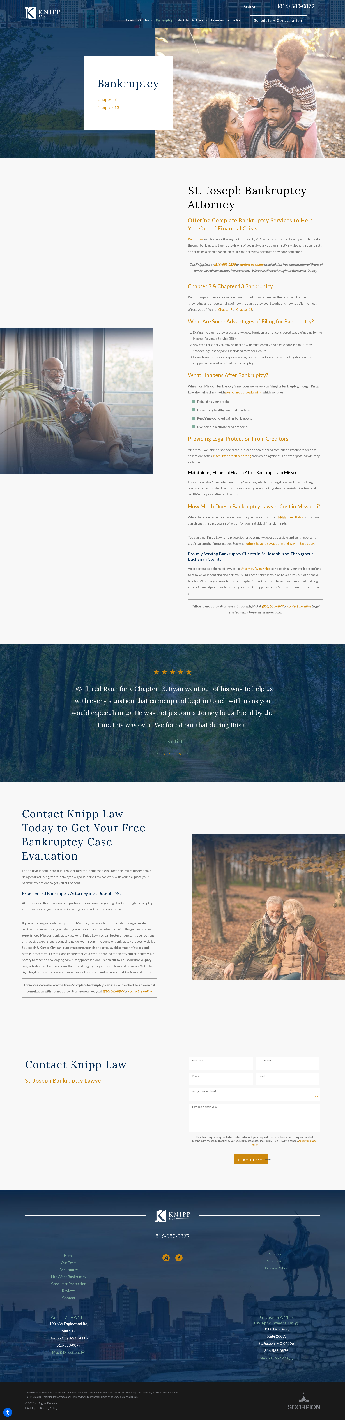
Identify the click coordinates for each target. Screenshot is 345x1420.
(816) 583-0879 (296, 6)
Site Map (276, 1254)
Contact (68, 1297)
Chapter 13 (244, 309)
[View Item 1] (167, 754)
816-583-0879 (172, 1236)
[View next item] (186, 754)
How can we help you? (204, 1106)
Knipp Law (195, 239)
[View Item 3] (180, 754)
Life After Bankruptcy (68, 1276)
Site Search (276, 1261)
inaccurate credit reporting (232, 456)
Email (262, 1075)
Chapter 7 (225, 309)
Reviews (249, 6)
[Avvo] (166, 1257)
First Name (198, 1060)
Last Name (265, 1060)
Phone (196, 1075)
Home (69, 1255)
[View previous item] (159, 754)
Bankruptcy (68, 1269)
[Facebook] (179, 1257)
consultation (291, 517)
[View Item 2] (174, 754)
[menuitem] (130, 20)
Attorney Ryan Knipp (256, 569)
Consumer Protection (68, 1283)
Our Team (69, 1262)
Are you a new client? (204, 1091)
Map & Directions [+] (68, 1352)
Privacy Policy (276, 1268)
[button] (7, 1412)
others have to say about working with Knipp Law (280, 543)
